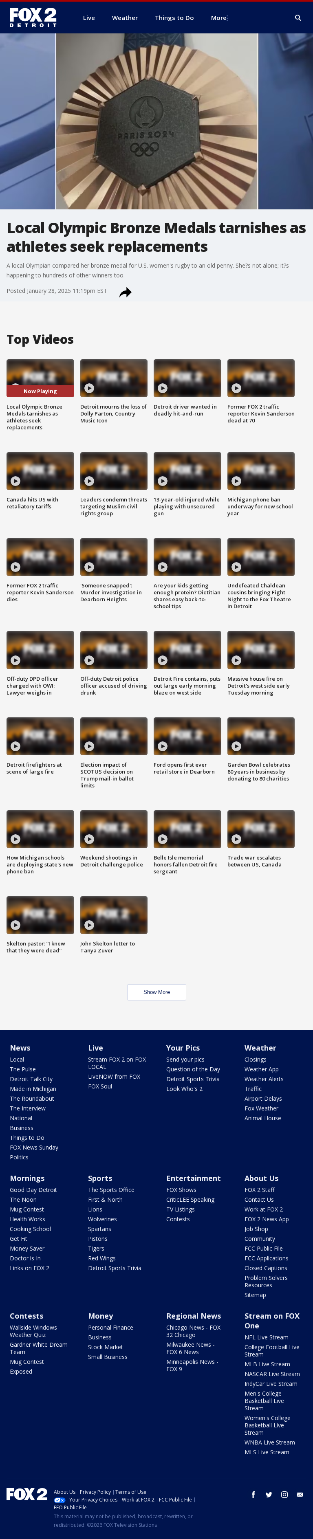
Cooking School (30, 1229)
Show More (156, 992)
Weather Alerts (264, 1079)
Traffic (253, 1089)
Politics (19, 1157)
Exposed (21, 1371)
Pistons (98, 1238)
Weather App (262, 1069)
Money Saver (27, 1248)
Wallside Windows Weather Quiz (33, 1331)
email (299, 1494)
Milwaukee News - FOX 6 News (190, 1348)
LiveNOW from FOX (114, 1076)
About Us (261, 1178)
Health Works (27, 1219)
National (21, 1118)
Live (95, 1048)
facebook (253, 1494)
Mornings (27, 1178)
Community (260, 1238)
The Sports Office (111, 1190)
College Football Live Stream (272, 1350)
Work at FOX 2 (264, 1209)
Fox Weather (261, 1108)
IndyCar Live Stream (271, 1383)
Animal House (263, 1118)
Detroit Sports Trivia (193, 1079)
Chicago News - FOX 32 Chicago (193, 1331)
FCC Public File (264, 1248)
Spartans (99, 1229)
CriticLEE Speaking (190, 1199)
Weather (260, 1048)
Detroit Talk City (31, 1079)
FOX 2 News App (267, 1219)
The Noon (23, 1199)
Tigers (96, 1248)
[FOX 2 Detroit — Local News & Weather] (37, 17)
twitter (269, 1494)
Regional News (193, 1316)
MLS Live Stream (267, 1452)
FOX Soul (100, 1086)
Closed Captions (266, 1268)
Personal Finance (110, 1327)
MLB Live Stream (267, 1364)
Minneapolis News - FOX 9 (192, 1365)
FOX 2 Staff (259, 1190)
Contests (178, 1219)
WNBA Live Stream (270, 1442)
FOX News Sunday (34, 1147)
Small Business (108, 1357)
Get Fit (18, 1238)
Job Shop (256, 1229)
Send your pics (185, 1059)
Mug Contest (27, 1209)
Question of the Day (193, 1069)
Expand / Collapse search (298, 17)
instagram (284, 1494)
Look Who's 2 (184, 1089)
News (20, 1048)
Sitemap (255, 1295)
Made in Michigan (33, 1089)
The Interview (28, 1108)
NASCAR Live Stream (272, 1374)
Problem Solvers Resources (266, 1281)
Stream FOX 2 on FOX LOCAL (117, 1063)
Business (21, 1128)
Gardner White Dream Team (39, 1348)
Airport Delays (263, 1098)
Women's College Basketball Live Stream (268, 1425)
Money (100, 1316)
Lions (95, 1209)
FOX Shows (181, 1190)
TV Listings (180, 1209)
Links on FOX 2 (29, 1268)
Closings (256, 1059)
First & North (105, 1199)
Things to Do (27, 1137)
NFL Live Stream (267, 1337)
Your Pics (183, 1048)
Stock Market (105, 1347)
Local (17, 1059)
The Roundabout (32, 1098)
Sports (100, 1178)
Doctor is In (25, 1258)
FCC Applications (267, 1258)
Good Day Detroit (33, 1190)
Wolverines (102, 1219)
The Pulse (23, 1069)
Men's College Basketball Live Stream (264, 1400)
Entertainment (193, 1178)
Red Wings (102, 1258)
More (219, 17)
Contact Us (259, 1199)
